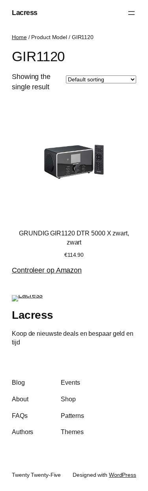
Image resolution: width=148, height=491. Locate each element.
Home (19, 37)
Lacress (24, 13)
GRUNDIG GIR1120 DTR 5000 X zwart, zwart (74, 238)
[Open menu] (131, 13)
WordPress (122, 475)
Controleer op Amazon (47, 270)
